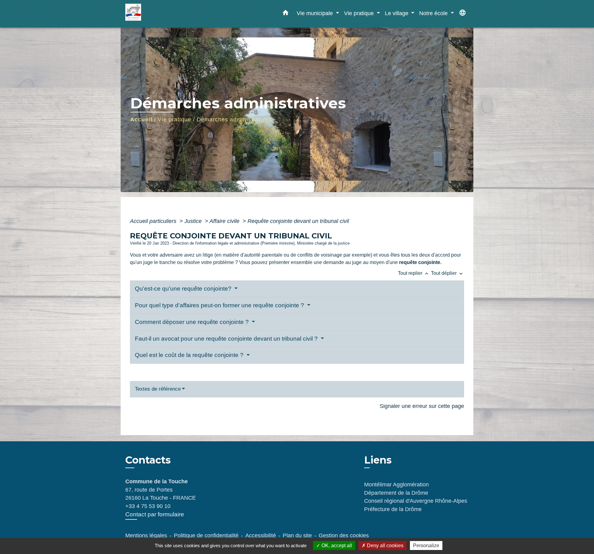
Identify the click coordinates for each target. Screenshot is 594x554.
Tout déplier (447, 273)
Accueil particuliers (154, 221)
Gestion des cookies (344, 535)
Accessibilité (260, 535)
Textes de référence (158, 389)
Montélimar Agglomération (396, 484)
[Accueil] (164, 13)
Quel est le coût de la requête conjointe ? (190, 355)
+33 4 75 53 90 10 (147, 506)
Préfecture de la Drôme (393, 509)
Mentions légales (146, 535)
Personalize (426, 545)
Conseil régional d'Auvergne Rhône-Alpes (415, 501)
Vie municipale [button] (315, 13)
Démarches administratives (234, 119)
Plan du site (297, 535)
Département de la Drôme (396, 493)
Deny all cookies (384, 545)
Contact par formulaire (154, 514)
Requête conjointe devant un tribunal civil (298, 221)
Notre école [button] (434, 13)
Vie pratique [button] (359, 13)
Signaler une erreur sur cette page (422, 406)
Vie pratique (174, 119)
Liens (378, 460)
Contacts (148, 460)
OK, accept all (336, 545)
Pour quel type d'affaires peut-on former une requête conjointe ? (220, 305)
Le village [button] (397, 13)
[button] (285, 13)
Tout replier (414, 273)
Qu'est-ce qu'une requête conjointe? (184, 288)
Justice (193, 221)
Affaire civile (225, 221)
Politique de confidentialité (206, 535)
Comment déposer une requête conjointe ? (192, 322)
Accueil (141, 119)
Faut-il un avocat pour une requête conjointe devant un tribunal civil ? (227, 338)
